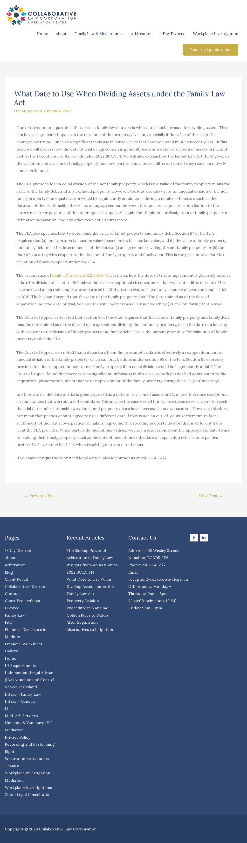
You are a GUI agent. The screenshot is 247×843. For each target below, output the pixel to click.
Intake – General (20, 701)
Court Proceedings (22, 600)
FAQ (9, 622)
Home (42, 33)
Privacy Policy (17, 737)
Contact (12, 593)
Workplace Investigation (215, 33)
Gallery (11, 650)
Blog (9, 572)
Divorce (12, 607)
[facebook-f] (194, 537)
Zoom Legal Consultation (28, 794)
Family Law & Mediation (96, 33)
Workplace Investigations (28, 787)
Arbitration (141, 33)
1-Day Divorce (172, 33)
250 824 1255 (153, 564)
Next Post (211, 495)
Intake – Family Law (23, 694)
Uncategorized (28, 110)
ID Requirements (20, 665)
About (61, 33)
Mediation (14, 730)
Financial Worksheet (23, 643)
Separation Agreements (27, 758)
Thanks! (12, 766)
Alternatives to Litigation (90, 629)
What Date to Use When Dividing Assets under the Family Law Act (90, 586)
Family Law (15, 615)
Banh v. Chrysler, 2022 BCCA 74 (80, 275)
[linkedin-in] (204, 537)
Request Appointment (210, 49)
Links (9, 708)
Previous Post (40, 495)
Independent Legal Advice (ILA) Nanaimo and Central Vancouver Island (29, 679)
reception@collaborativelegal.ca (158, 579)
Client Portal (16, 579)
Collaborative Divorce (25, 586)
